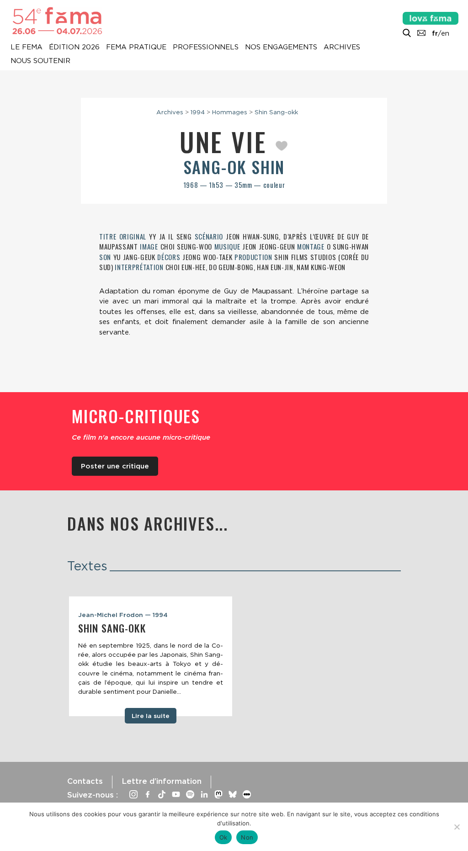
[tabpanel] (150, 656)
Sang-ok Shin (234, 166)
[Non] (456, 826)
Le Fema (27, 47)
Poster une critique (115, 466)
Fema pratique (136, 47)
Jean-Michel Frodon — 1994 (123, 614)
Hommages (229, 112)
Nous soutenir (40, 61)
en (445, 33)
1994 (198, 112)
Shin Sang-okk (276, 112)
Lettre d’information (162, 781)
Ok (223, 837)
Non (247, 837)
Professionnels (206, 47)
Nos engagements (281, 47)
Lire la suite (151, 715)
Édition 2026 (74, 47)
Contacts (85, 781)
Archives (342, 47)
